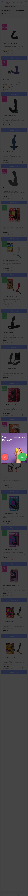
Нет (5, 457)
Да (22, 457)
